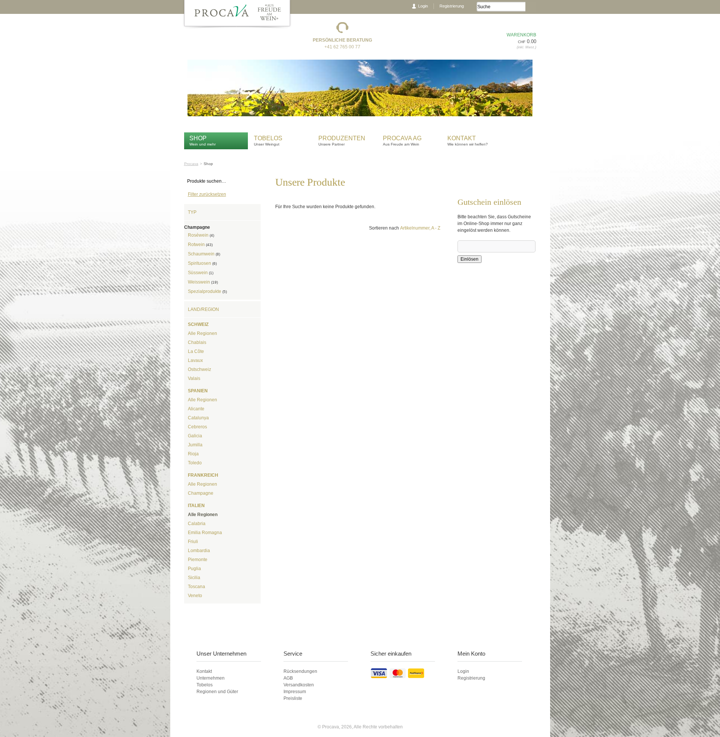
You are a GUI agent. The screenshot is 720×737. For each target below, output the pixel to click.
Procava (191, 164)
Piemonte (197, 559)
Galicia (195, 435)
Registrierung (452, 6)
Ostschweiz (199, 369)
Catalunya (198, 417)
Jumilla (195, 444)
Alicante (196, 408)
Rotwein (200, 244)
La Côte (196, 351)
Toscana (196, 586)
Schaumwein (204, 254)
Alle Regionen (202, 333)
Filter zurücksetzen (207, 194)
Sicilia (194, 577)
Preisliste (293, 698)
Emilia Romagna (205, 532)
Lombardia (199, 550)
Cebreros (197, 426)
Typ (192, 212)
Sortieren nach (384, 228)
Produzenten (341, 138)
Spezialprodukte (207, 291)
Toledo (195, 462)
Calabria (197, 523)
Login (423, 6)
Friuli (193, 541)
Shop (198, 138)
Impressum (295, 691)
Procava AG (402, 138)
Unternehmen (210, 678)
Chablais (197, 342)
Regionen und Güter (217, 691)
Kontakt (462, 138)
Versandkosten (299, 684)
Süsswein (200, 272)
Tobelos (268, 138)
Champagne (200, 493)
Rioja (193, 453)
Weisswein (203, 282)
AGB (288, 678)
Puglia (194, 568)
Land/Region (203, 309)
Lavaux (195, 360)
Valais (194, 378)
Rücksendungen (300, 671)
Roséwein (201, 235)
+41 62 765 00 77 (342, 47)
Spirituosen (202, 263)
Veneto (195, 595)
